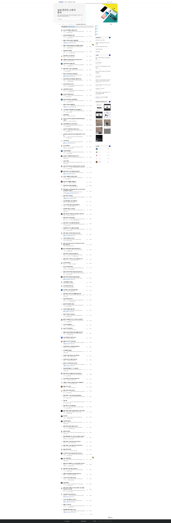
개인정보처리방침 (83, 521)
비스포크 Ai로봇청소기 (67, 324)
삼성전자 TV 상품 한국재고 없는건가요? (71, 155)
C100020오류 (66, 140)
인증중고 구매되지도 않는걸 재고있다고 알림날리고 (73, 382)
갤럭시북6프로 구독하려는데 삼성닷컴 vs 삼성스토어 (73, 213)
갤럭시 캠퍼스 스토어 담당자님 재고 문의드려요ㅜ (73, 445)
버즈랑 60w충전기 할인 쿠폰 (68, 309)
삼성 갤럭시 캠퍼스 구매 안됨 (69, 208)
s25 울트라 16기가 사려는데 (100, 88)
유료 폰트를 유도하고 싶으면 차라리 (70, 123)
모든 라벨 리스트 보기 (71, 26)
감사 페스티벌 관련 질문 (68, 266)
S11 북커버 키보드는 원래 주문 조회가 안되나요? (72, 453)
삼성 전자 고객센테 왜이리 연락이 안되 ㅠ (71, 129)
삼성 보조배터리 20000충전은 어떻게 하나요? (72, 78)
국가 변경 (94, 521)
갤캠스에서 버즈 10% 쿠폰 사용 (69, 341)
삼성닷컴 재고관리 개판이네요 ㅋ (69, 494)
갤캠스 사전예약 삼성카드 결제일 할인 (70, 40)
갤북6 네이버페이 (66, 431)
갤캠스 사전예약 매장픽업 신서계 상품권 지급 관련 (73, 45)
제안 (95, 31)
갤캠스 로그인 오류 (67, 386)
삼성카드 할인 (66, 161)
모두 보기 (103, 37)
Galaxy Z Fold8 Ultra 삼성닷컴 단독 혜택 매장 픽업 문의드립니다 (74, 119)
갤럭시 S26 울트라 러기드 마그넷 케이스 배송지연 (73, 319)
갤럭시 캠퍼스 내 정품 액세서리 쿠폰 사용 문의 (72, 373)
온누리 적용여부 (66, 145)
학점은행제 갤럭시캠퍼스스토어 (69, 509)
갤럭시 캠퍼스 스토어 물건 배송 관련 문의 (71, 222)
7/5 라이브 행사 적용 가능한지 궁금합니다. (71, 204)
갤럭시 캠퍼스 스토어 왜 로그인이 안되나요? (72, 441)
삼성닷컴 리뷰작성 (67, 420)
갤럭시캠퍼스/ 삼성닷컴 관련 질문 (101, 97)
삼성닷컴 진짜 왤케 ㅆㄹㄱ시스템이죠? (71, 368)
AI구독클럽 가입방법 (67, 350)
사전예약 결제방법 (67, 150)
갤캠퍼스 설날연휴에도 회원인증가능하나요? (72, 473)
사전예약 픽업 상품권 (99, 49)
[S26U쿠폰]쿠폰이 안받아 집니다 (69, 337)
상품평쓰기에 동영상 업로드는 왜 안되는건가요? (72, 59)
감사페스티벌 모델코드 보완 (68, 35)
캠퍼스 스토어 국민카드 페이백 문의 (70, 73)
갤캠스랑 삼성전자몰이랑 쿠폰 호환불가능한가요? (73, 332)
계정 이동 (65, 400)
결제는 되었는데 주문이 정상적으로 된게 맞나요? (72, 271)
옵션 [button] (111, 24)
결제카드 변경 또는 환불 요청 (69, 104)
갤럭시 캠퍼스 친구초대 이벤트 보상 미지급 (71, 233)
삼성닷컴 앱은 (66, 482)
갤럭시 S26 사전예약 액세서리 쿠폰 (70, 363)
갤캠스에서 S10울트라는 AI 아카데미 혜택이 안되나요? (74, 463)
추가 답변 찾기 (103, 55)
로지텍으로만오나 (98, 76)
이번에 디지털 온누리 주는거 (69, 238)
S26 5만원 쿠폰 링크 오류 (68, 285)
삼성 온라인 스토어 (98, 63)
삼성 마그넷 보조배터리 (68, 328)
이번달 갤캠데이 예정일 (68, 281)
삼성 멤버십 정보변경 (67, 50)
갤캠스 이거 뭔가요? (67, 504)
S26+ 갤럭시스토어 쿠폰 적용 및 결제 (70, 289)
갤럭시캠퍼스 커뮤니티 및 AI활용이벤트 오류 (72, 293)
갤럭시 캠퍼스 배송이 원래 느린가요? (70, 426)
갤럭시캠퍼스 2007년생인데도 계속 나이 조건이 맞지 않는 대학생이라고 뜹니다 (74, 190)
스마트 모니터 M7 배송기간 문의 (69, 477)
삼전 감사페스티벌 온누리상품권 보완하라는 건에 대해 (74, 166)
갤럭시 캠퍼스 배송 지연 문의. (69, 390)
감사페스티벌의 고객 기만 (68, 84)
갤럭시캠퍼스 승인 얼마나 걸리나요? (70, 468)
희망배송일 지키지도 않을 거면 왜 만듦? (71, 227)
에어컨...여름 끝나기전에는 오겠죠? (70, 176)
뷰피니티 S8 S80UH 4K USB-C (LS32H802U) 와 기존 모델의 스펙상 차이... (73, 244)
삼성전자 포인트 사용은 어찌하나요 (70, 359)
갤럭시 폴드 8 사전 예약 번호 (69, 55)
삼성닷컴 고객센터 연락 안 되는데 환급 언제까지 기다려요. (74, 135)
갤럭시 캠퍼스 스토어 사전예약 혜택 (70, 68)
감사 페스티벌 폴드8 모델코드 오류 (70, 30)
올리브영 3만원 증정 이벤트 (68, 303)
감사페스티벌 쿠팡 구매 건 (68, 94)
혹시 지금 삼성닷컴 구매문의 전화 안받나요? (72, 248)
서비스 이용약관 (67, 521)
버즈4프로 (65, 415)
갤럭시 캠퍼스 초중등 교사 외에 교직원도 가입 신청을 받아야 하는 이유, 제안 (73, 488)
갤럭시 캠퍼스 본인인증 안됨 (69, 217)
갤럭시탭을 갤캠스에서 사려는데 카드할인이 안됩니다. (74, 436)
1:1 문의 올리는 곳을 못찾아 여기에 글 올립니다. (72, 109)
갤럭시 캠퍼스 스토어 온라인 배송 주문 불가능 (72, 395)
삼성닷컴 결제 (66, 114)
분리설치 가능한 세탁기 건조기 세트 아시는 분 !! (103, 84)
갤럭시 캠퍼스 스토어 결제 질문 (69, 405)
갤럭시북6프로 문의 (67, 449)
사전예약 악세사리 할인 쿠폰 (69, 63)
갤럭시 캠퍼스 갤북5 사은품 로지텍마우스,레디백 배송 (74, 410)
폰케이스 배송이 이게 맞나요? (69, 314)
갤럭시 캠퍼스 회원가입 (68, 195)
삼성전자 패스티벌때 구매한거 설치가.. (102, 46)
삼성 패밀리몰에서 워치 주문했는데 (70, 200)
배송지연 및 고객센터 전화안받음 (69, 185)
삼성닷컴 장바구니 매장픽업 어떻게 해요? (71, 346)
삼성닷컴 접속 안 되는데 (68, 89)
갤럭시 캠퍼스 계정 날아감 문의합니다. (71, 253)
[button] (99, 107)
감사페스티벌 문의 (67, 262)
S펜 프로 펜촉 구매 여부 (68, 298)
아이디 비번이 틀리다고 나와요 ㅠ (70, 499)
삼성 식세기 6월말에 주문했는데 (69, 181)
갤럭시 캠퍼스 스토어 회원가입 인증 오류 (71, 171)
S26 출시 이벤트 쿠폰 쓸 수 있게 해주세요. (71, 355)
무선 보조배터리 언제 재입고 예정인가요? (71, 378)
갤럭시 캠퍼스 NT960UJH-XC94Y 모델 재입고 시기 (73, 258)
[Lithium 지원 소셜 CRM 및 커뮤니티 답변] (110, 517)
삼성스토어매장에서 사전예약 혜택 (70, 99)
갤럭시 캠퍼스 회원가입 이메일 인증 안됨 (71, 276)
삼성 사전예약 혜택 (67, 458)
